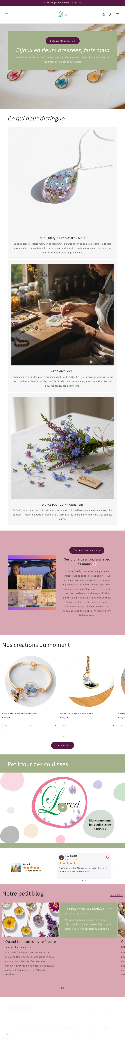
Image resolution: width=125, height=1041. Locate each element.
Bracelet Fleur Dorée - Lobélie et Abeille (20, 713)
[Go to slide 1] (82, 880)
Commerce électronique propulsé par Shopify (43, 1034)
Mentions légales (92, 1037)
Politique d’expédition (46, 1037)
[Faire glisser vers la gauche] (55, 737)
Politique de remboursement (75, 1034)
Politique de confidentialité (101, 1034)
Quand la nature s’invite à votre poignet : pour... (30, 944)
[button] (6, 14)
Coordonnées (107, 1037)
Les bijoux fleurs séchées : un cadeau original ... (88, 911)
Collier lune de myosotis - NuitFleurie (76, 713)
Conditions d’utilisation (25, 1037)
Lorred (22, 1034)
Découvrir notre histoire (87, 550)
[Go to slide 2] (85, 880)
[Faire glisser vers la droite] (69, 737)
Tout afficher (63, 745)
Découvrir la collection (62, 40)
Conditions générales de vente (71, 1037)
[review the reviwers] (107, 857)
